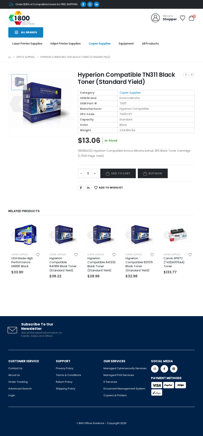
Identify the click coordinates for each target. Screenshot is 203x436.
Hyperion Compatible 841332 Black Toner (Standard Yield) (101, 264)
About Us (14, 375)
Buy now (155, 173)
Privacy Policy (64, 368)
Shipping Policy (65, 388)
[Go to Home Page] (9, 57)
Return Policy (64, 382)
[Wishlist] (183, 18)
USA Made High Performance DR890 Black (22, 262)
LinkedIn (88, 187)
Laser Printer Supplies (27, 44)
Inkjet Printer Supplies (65, 44)
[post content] (25, 235)
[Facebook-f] (164, 369)
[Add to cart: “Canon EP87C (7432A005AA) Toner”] (188, 226)
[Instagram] (90, 4)
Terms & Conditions (68, 375)
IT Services (110, 382)
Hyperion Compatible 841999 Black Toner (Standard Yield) (63, 264)
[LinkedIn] (96, 4)
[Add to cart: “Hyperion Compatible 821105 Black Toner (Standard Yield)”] (150, 226)
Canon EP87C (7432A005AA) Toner (174, 262)
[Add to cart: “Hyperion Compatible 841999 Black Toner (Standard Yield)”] (74, 226)
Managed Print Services (118, 375)
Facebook (81, 187)
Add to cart (120, 173)
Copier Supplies (100, 44)
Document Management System (124, 388)
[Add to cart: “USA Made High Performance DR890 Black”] (36, 226)
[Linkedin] (174, 369)
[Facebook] (83, 4)
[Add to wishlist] (37, 254)
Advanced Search (20, 388)
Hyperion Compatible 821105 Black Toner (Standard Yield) (139, 264)
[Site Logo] (21, 18)
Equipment (126, 44)
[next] (192, 75)
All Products (150, 44)
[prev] (186, 75)
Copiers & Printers (115, 395)
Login (11, 395)
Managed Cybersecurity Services (125, 368)
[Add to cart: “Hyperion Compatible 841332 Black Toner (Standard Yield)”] (112, 226)
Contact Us (15, 368)
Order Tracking (18, 382)
